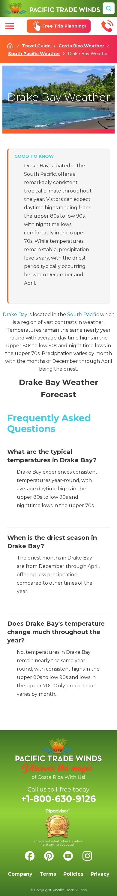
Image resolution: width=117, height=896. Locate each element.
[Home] (51, 8)
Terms (48, 874)
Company (20, 874)
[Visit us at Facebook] (29, 856)
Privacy (100, 874)
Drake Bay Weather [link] (88, 53)
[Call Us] (107, 26)
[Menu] (9, 26)
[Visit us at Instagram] (87, 856)
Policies (73, 874)
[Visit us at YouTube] (68, 856)
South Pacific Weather (34, 53)
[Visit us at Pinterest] (49, 856)
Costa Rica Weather (81, 45)
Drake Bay (15, 314)
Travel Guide (36, 45)
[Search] (109, 8)
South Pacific (83, 314)
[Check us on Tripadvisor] (58, 827)
